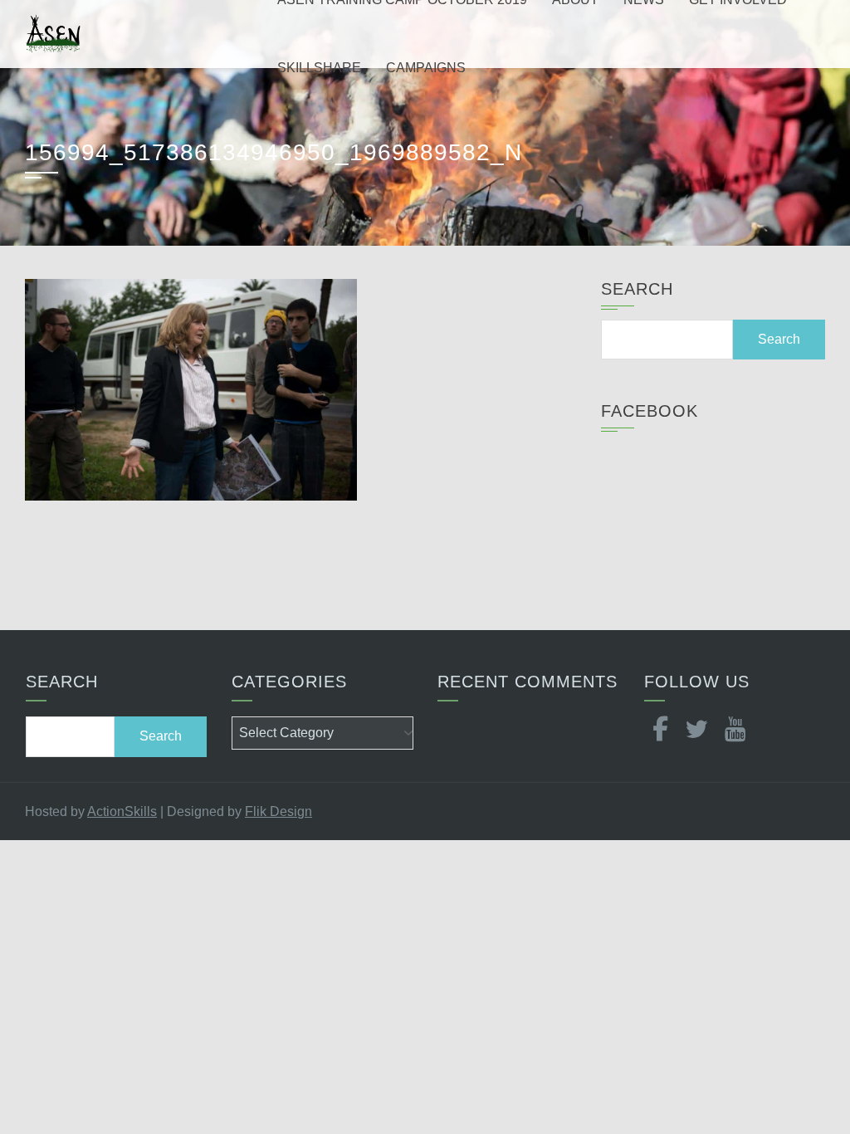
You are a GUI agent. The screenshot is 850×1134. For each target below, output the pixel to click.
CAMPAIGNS (426, 68)
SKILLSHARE (319, 68)
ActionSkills (122, 811)
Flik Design (278, 811)
